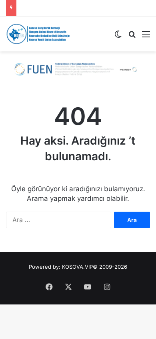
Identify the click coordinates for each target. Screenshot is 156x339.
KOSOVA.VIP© (80, 266)
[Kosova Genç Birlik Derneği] (38, 34)
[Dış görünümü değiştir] (118, 37)
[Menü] (146, 37)
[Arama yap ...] (132, 37)
